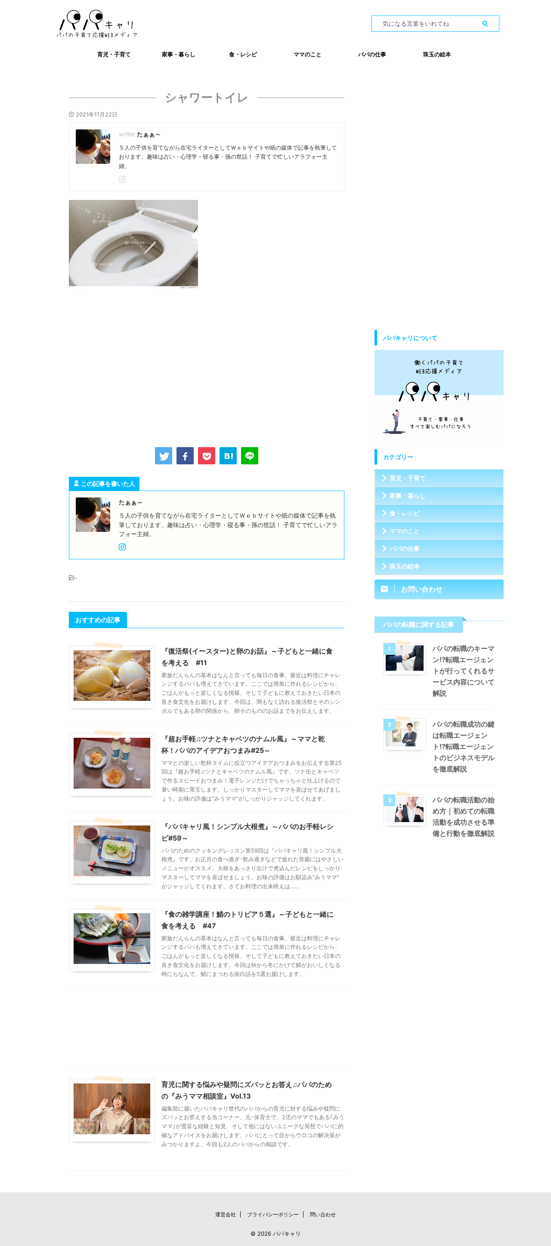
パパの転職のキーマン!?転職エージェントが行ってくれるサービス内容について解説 (464, 670)
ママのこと (308, 54)
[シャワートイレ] (228, 455)
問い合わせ (323, 1214)
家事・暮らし (178, 54)
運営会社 (225, 1214)
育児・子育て (114, 54)
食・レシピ (243, 54)
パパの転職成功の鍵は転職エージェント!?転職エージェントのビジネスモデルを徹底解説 (464, 746)
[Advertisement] (206, 366)
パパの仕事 (372, 54)
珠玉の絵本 (437, 54)
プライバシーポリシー (273, 1214)
